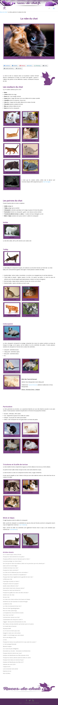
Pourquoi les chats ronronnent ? (11, 570)
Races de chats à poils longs (10, 610)
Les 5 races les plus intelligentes (11, 648)
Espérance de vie (7, 671)
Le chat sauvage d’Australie (9, 644)
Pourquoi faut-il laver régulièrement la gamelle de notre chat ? (18, 577)
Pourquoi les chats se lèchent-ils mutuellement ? (15, 574)
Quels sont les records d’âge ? (10, 565)
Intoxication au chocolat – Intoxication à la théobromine (16, 651)
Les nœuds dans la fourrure (9, 626)
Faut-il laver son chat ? (8, 615)
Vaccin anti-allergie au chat (9, 637)
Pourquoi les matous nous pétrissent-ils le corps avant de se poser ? (19, 642)
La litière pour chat (7, 579)
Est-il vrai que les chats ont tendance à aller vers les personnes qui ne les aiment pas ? (24, 563)
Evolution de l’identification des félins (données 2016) (16, 655)
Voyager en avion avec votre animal (11, 633)
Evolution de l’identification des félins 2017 (13, 662)
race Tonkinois (23, 525)
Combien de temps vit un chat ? (10, 568)
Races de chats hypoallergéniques (11, 608)
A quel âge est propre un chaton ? (11, 581)
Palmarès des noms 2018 (9, 664)
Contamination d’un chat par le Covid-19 (13, 619)
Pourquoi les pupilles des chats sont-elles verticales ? (16, 592)
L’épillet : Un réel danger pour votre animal (13, 635)
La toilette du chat (7, 604)
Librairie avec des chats (8, 595)
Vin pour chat (6, 597)
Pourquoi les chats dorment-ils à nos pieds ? (14, 556)
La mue (5, 639)
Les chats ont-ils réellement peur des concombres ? (15, 572)
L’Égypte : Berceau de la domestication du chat (14, 622)
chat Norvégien (46, 181)
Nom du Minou (6, 673)
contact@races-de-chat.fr (32, 703)
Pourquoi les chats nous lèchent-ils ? (12, 590)
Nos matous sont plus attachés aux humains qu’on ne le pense (18, 624)
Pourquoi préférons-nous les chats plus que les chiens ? (16, 559)
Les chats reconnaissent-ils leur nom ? (12, 606)
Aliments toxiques (7, 646)
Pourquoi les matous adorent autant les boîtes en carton (17, 657)
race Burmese (13, 529)
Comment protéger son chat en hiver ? (12, 561)
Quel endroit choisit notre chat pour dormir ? (14, 588)
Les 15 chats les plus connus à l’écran (12, 554)
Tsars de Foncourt (32, 385)
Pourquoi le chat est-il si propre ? (11, 583)
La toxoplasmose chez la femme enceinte (13, 612)
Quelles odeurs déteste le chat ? (11, 586)
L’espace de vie (6, 666)
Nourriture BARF (7, 628)
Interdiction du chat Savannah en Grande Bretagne (15, 601)
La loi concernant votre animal (10, 669)
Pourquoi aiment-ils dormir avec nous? (12, 653)
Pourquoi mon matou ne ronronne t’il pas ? (13, 660)
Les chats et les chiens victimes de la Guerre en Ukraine (16, 599)
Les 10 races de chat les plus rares (11, 630)
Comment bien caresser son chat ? (11, 617)
